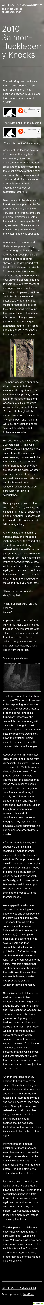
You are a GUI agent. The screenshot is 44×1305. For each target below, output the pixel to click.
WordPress (28, 1294)
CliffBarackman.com (19, 5)
